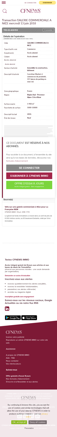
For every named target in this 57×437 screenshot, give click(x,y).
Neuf (29, 118)
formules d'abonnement (17, 160)
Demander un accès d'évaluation (17, 275)
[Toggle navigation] (3, 2)
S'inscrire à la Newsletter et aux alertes (22, 381)
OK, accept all (19, 422)
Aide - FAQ (10, 358)
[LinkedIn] (8, 310)
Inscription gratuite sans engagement (19, 296)
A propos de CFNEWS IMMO (17, 355)
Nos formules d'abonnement (17, 378)
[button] (4, 10)
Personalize (29, 428)
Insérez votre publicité (15, 337)
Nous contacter (12, 360)
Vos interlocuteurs (13, 363)
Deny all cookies (37, 422)
